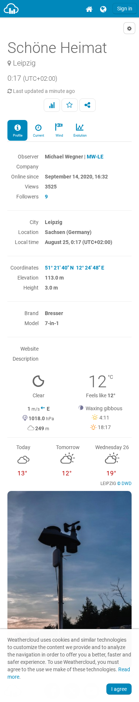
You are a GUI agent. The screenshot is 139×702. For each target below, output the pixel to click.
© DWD (124, 483)
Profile (17, 135)
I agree (119, 689)
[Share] (87, 105)
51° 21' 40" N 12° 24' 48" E (74, 268)
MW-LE (95, 157)
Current (38, 135)
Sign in (124, 8)
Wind (59, 135)
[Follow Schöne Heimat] (70, 105)
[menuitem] (89, 8)
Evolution (79, 135)
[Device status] (52, 105)
